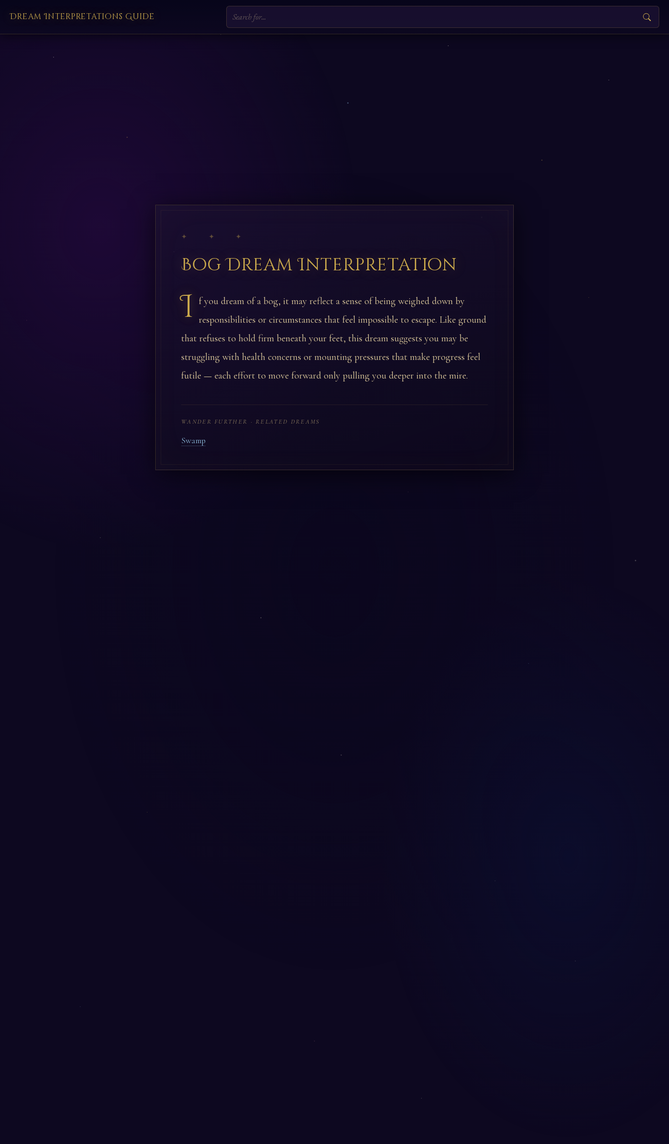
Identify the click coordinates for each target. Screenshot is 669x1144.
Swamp (193, 440)
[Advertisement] (334, 107)
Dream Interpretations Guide (82, 16)
